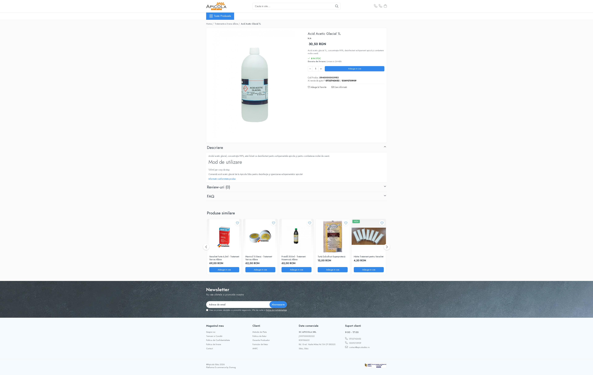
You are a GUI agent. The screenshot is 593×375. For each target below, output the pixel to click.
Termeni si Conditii (214, 336)
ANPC (255, 348)
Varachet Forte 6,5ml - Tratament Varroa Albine (224, 258)
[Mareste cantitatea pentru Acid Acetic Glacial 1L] (321, 68)
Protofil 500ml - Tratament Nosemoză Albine (293, 258)
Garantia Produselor (261, 340)
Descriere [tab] (215, 147)
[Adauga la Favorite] (237, 223)
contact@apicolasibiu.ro (359, 347)
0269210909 (355, 342)
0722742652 (355, 338)
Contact (209, 348)
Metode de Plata (259, 332)
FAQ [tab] (210, 196)
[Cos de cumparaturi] (385, 6)
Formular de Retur (260, 344)
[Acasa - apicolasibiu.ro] (221, 6)
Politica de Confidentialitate (276, 310)
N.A (309, 38)
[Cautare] (337, 6)
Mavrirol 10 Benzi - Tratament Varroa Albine (258, 258)
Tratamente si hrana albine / (227, 23)
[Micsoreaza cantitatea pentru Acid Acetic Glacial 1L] (310, 68)
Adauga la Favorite (318, 87)
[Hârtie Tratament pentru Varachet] (369, 236)
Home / (210, 23)
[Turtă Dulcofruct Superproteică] (332, 236)
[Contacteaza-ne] (375, 6)
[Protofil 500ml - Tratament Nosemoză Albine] (296, 236)
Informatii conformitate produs (222, 178)
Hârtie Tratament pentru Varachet (368, 256)
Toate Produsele (222, 16)
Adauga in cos (354, 68)
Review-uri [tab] (218, 187)
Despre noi (210, 332)
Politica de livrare (213, 344)
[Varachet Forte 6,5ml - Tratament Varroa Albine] (224, 236)
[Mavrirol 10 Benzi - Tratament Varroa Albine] (260, 236)
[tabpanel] (254, 84)
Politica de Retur (259, 336)
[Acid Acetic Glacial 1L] (254, 84)
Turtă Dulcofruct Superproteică (331, 256)
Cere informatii (340, 87)
